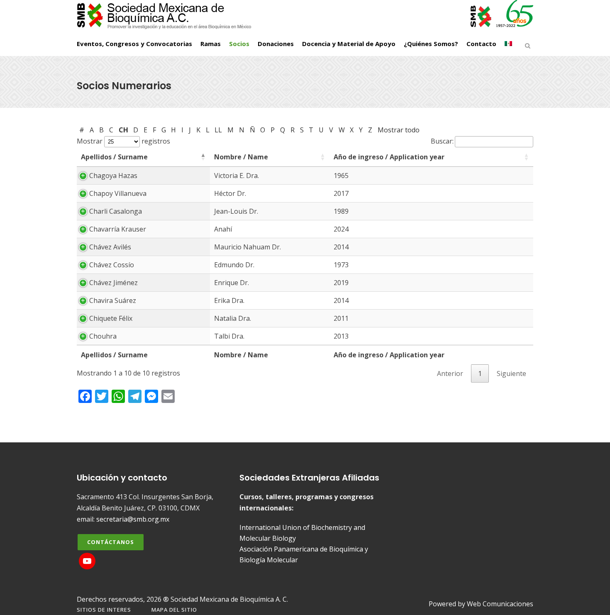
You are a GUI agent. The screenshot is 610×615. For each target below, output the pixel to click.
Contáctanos (110, 542)
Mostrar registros (123, 141)
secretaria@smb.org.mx (132, 519)
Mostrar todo (398, 129)
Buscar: (442, 141)
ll (218, 129)
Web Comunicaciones (500, 603)
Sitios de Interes (104, 609)
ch (123, 129)
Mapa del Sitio (174, 609)
